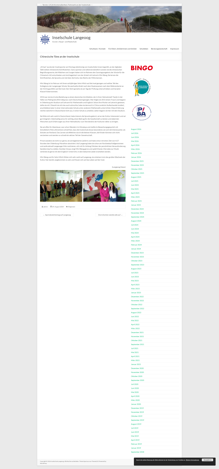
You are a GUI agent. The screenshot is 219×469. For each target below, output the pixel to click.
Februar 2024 (136, 245)
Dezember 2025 (137, 161)
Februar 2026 (136, 153)
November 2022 (137, 300)
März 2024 (135, 241)
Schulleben (144, 49)
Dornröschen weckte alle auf (110, 215)
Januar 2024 (136, 249)
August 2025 (136, 177)
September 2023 (137, 265)
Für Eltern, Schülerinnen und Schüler (122, 49)
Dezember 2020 (137, 368)
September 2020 (137, 380)
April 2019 (135, 440)
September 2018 (137, 452)
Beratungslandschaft (159, 49)
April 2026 (135, 145)
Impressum (174, 49)
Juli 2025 (134, 181)
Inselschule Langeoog (71, 37)
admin (45, 207)
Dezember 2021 (137, 332)
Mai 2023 (135, 280)
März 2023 (135, 288)
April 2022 (135, 324)
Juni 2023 (135, 276)
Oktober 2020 (136, 376)
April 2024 (135, 237)
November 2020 (137, 372)
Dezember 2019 (137, 408)
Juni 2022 (135, 316)
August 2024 (136, 221)
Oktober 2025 (136, 169)
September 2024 (137, 217)
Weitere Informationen (192, 460)
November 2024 (137, 213)
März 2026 (135, 149)
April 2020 (135, 396)
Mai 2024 (135, 233)
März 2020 (135, 400)
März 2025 (135, 197)
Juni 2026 (135, 137)
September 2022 (137, 308)
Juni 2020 (135, 388)
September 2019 (137, 420)
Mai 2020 (135, 392)
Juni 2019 (135, 432)
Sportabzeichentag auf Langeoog (57, 215)
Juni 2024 (135, 229)
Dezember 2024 (137, 209)
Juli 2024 (134, 225)
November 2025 (137, 165)
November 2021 (137, 336)
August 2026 (136, 129)
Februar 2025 (136, 201)
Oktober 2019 (136, 416)
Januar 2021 (136, 364)
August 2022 (136, 312)
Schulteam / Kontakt (97, 49)
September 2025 (137, 173)
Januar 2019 (136, 448)
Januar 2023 (136, 292)
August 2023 (136, 269)
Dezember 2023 (137, 253)
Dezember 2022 (137, 296)
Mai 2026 (135, 141)
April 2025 (135, 193)
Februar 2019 (136, 444)
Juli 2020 (134, 384)
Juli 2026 (134, 133)
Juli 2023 (134, 272)
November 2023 (137, 257)
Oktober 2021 (136, 340)
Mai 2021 (135, 352)
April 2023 (135, 284)
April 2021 (135, 356)
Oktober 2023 (136, 261)
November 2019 (137, 412)
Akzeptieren (207, 460)
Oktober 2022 (136, 304)
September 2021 (137, 344)
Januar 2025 (136, 205)
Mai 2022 (135, 320)
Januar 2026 (136, 157)
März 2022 (135, 328)
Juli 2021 (134, 348)
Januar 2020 (136, 404)
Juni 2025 (135, 185)
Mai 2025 (135, 189)
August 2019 (136, 424)
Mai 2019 (135, 436)
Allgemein (71, 207)
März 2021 (135, 360)
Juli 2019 (134, 428)
